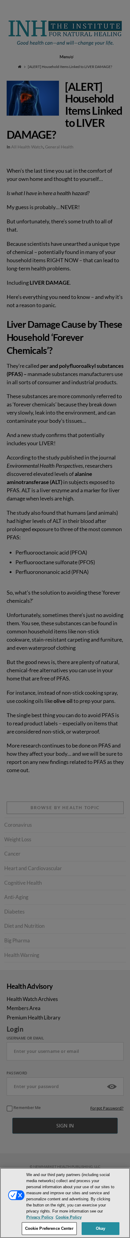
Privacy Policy (39, 1217)
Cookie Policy (69, 1217)
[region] (65, 1203)
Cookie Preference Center (49, 1228)
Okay (101, 1228)
